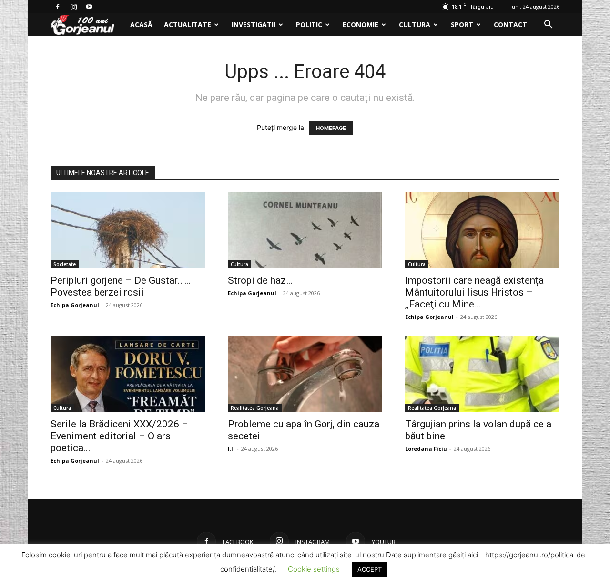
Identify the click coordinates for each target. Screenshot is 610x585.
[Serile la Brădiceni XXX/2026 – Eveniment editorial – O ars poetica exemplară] (128, 374)
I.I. (231, 448)
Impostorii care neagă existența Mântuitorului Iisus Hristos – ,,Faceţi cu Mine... (474, 292)
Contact (510, 24)
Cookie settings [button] (314, 569)
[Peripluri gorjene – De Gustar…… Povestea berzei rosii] (128, 230)
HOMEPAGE (331, 128)
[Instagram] (73, 6)
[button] (548, 25)
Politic (309, 24)
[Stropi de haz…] (305, 230)
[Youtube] (89, 6)
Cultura (414, 24)
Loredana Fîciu (426, 448)
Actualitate (187, 24)
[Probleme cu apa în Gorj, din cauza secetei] (305, 374)
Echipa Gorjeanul (75, 304)
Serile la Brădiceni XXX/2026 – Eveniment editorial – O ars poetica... (119, 436)
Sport (462, 24)
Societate (64, 264)
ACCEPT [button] (369, 569)
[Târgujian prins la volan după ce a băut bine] (482, 374)
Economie (360, 24)
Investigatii (253, 24)
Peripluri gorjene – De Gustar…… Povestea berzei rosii (121, 286)
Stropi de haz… (260, 280)
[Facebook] (58, 6)
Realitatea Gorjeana (255, 408)
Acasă (141, 24)
